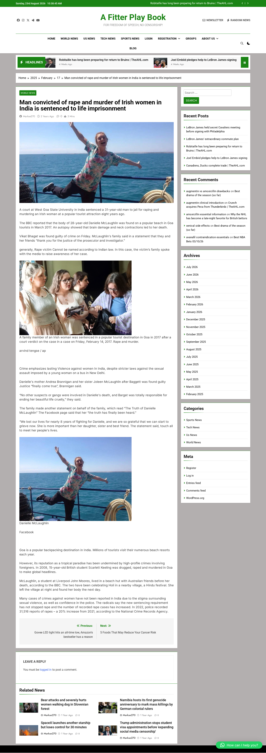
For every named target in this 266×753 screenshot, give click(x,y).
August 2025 (193, 349)
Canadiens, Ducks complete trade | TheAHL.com (215, 165)
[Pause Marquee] (244, 62)
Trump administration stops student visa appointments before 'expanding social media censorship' (146, 727)
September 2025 (196, 341)
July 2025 (192, 356)
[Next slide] (247, 3)
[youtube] (38, 20)
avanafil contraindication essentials (207, 237)
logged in (46, 669)
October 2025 (194, 334)
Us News (89, 38)
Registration (167, 38)
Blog (133, 48)
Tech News (107, 38)
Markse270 (29, 116)
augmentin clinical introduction (205, 202)
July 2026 (192, 267)
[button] (239, 745)
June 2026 (192, 274)
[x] (28, 20)
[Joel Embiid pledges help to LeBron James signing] (125, 64)
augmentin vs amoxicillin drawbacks (208, 191)
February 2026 (194, 304)
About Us (208, 38)
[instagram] (23, 20)
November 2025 (195, 327)
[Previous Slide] (242, 3)
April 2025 (192, 379)
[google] (33, 20)
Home (51, 38)
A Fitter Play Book (133, 17)
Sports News (130, 38)
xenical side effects (198, 225)
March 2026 (193, 297)
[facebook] (18, 20)
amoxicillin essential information (206, 214)
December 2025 (195, 319)
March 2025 (193, 386)
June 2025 (192, 364)
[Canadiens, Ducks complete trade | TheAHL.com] (213, 64)
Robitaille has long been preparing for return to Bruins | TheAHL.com (68, 60)
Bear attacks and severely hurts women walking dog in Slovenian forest (64, 704)
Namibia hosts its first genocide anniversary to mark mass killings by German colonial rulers (146, 704)
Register (191, 468)
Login (149, 38)
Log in (190, 475)
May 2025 (192, 371)
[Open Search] (241, 43)
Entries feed (193, 483)
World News (69, 38)
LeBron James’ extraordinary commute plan (212, 139)
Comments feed (196, 490)
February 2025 (194, 394)
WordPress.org (195, 498)
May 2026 (192, 282)
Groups (191, 38)
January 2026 (194, 312)
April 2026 (192, 289)
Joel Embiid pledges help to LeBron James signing (202, 3)
